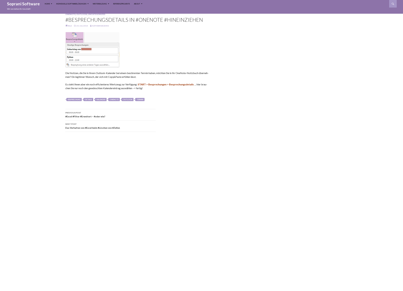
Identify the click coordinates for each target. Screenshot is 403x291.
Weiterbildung (100, 4)
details (88, 99)
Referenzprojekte (121, 4)
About (137, 4)
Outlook (81, 14)
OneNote (70, 14)
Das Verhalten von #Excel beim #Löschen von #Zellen (92, 126)
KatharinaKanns (100, 26)
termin (140, 99)
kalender (100, 99)
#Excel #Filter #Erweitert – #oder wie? (85, 114)
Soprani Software (23, 3)
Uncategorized (96, 14)
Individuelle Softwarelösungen (71, 4)
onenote (114, 99)
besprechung (74, 99)
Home (47, 4)
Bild (70, 26)
